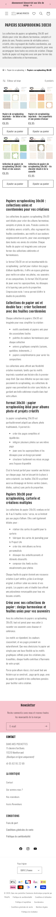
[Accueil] (3, 70)
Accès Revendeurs (14, 804)
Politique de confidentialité (18, 836)
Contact (9, 782)
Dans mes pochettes (18, 893)
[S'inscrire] (46, 726)
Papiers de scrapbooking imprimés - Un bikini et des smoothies (14, 116)
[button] (6, 13)
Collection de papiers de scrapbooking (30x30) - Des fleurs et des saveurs (14, 166)
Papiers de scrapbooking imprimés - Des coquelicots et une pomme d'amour (40, 116)
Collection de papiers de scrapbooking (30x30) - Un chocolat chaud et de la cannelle (40, 168)
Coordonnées (39, 902)
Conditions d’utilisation (43, 897)
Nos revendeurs (12, 796)
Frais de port (12, 823)
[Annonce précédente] (5, 4)
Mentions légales (42, 907)
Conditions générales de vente (19, 829)
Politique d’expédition (23, 902)
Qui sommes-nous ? (14, 789)
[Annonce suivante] (50, 4)
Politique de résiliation (29, 911)
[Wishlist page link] (33, 13)
